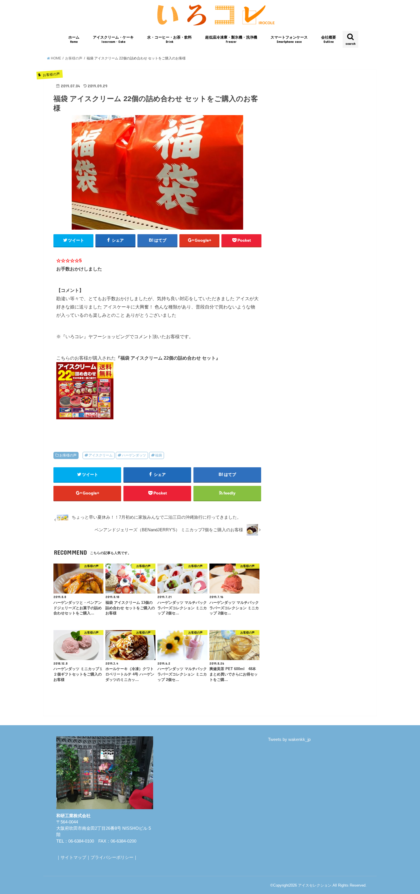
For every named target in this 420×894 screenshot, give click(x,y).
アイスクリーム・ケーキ (113, 39)
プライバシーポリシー (112, 857)
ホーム (73, 39)
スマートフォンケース (289, 39)
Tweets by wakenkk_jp (289, 739)
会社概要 (328, 39)
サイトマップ (73, 857)
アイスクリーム (101, 455)
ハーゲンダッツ (134, 455)
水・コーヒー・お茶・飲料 (169, 39)
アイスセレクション (314, 885)
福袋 (158, 455)
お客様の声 (68, 455)
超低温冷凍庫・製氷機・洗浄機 (231, 39)
